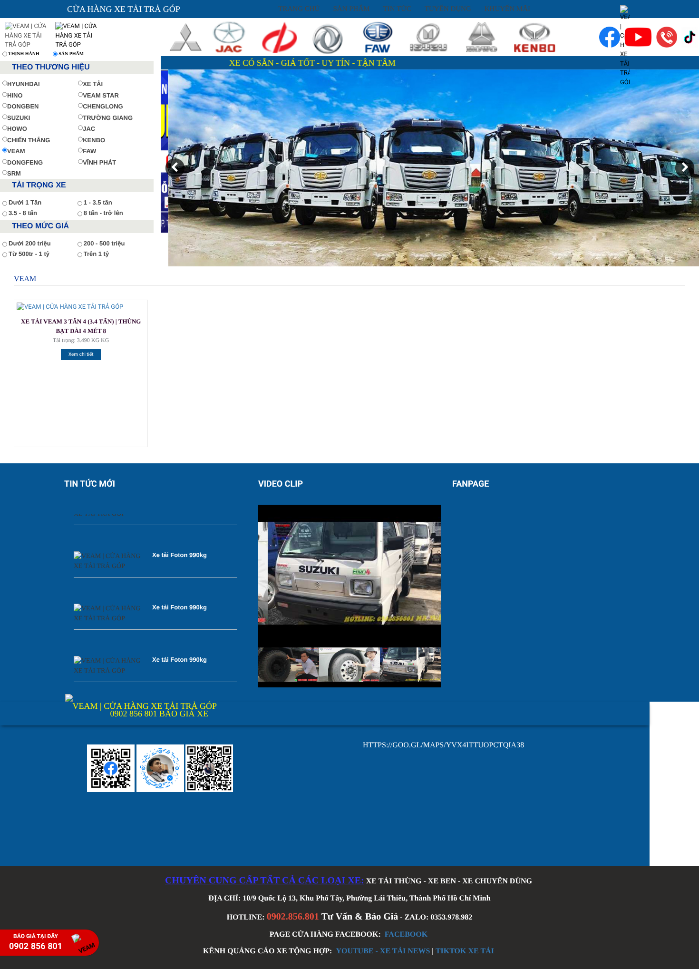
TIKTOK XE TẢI (465, 951)
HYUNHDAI (23, 84)
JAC (89, 128)
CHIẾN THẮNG (28, 140)
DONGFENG (25, 162)
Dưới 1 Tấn (25, 202)
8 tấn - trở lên (103, 212)
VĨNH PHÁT (99, 162)
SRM (14, 173)
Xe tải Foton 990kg (179, 536)
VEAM (16, 151)
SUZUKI (18, 117)
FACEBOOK (406, 934)
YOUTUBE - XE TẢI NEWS (383, 951)
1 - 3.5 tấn (98, 202)
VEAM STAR (101, 95)
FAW (89, 151)
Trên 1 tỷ (96, 253)
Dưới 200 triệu (30, 243)
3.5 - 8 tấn (23, 212)
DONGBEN (23, 106)
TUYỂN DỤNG (448, 9)
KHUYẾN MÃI (507, 9)
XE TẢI (93, 84)
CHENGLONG (103, 106)
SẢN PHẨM (351, 9)
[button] (174, 167)
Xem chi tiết (81, 354)
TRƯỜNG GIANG (108, 117)
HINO (15, 95)
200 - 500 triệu (104, 243)
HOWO (17, 128)
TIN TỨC (397, 9)
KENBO (94, 140)
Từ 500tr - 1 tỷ (29, 253)
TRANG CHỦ (299, 9)
